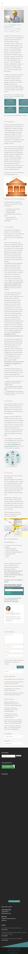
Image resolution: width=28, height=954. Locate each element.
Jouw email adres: (8, 588)
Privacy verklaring (11, 948)
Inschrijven (19, 755)
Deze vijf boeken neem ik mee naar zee (14, 679)
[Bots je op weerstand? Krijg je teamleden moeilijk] (5, 879)
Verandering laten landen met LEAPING (13, 686)
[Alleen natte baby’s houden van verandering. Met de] (5, 792)
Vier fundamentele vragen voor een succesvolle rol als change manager (13, 703)
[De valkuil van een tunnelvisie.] (14, 862)
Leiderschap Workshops (11, 599)
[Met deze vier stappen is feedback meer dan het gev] (14, 789)
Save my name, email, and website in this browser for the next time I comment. (14, 662)
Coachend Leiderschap (14, 598)
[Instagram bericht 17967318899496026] (22, 814)
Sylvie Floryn (7, 708)
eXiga (16, 952)
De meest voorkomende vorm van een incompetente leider (11, 709)
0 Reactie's (11, 31)
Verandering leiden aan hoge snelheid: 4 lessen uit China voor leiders (14, 933)
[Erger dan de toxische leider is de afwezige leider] (22, 793)
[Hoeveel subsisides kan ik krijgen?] (8, 766)
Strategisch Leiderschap (11, 601)
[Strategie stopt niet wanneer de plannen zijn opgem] (22, 869)
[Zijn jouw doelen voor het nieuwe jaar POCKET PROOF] (14, 835)
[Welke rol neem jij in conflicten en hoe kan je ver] (5, 818)
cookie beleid (17, 948)
